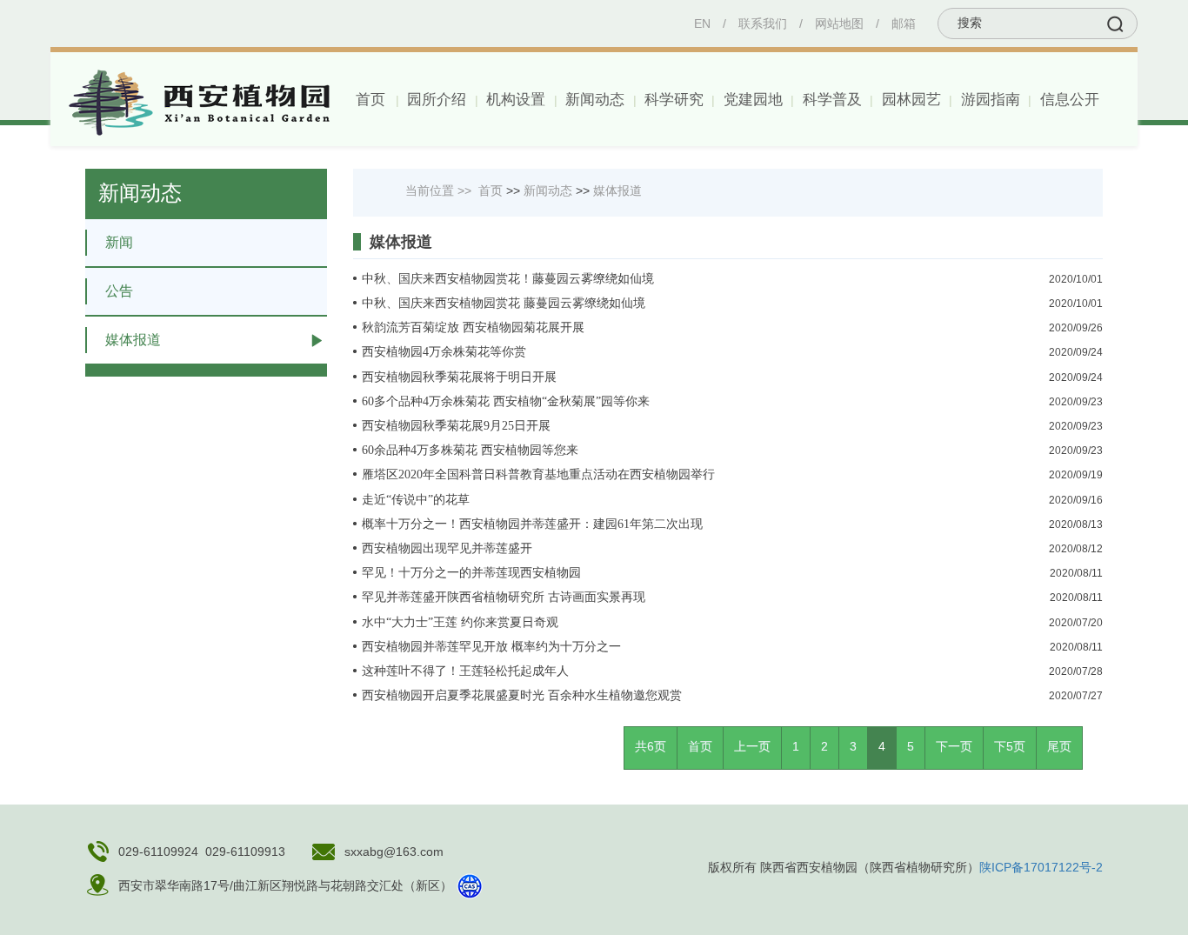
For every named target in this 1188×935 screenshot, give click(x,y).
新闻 (119, 242)
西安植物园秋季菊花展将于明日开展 (459, 377)
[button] (435, 100)
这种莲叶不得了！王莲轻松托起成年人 (465, 671)
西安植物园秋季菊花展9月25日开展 (456, 425)
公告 (119, 291)
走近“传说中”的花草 (416, 499)
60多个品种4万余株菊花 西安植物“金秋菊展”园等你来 (506, 401)
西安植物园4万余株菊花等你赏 (444, 351)
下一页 (954, 746)
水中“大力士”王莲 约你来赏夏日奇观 (460, 622)
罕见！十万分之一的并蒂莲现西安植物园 (471, 572)
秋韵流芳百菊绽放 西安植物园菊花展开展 (473, 327)
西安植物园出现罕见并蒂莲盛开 (447, 548)
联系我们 (762, 23)
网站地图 (839, 23)
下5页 (1009, 746)
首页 (370, 99)
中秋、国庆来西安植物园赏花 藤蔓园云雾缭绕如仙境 (503, 303)
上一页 (752, 746)
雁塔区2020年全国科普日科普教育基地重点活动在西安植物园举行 (538, 474)
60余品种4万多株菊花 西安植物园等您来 (470, 450)
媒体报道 (133, 339)
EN (702, 23)
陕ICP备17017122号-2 (1041, 867)
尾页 (1059, 746)
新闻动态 (548, 190)
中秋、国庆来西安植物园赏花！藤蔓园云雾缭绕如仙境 (508, 278)
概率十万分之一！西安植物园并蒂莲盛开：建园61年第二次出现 (532, 524)
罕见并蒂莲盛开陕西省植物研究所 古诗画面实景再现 (503, 597)
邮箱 (903, 23)
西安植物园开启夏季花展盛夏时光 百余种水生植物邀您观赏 (522, 695)
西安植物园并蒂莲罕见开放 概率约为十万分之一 (491, 646)
